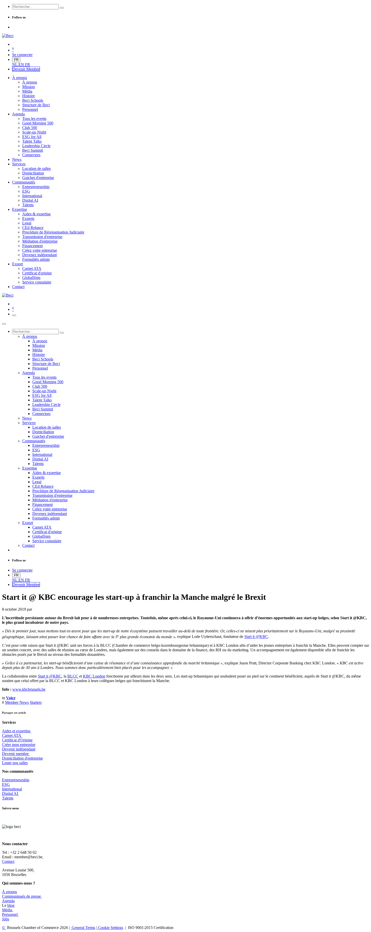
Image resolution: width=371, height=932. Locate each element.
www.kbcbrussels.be (28, 689)
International (12, 789)
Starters (36, 702)
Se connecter (22, 55)
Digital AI (10, 793)
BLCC (72, 676)
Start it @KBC (256, 637)
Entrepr (15, 780)
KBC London (94, 676)
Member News (17, 702)
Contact (8, 861)
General (83, 927)
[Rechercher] (62, 8)
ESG (6, 784)
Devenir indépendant (18, 749)
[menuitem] (15, 64)
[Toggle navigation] (14, 315)
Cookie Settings (110, 927)
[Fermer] (4, 324)
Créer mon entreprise (18, 744)
